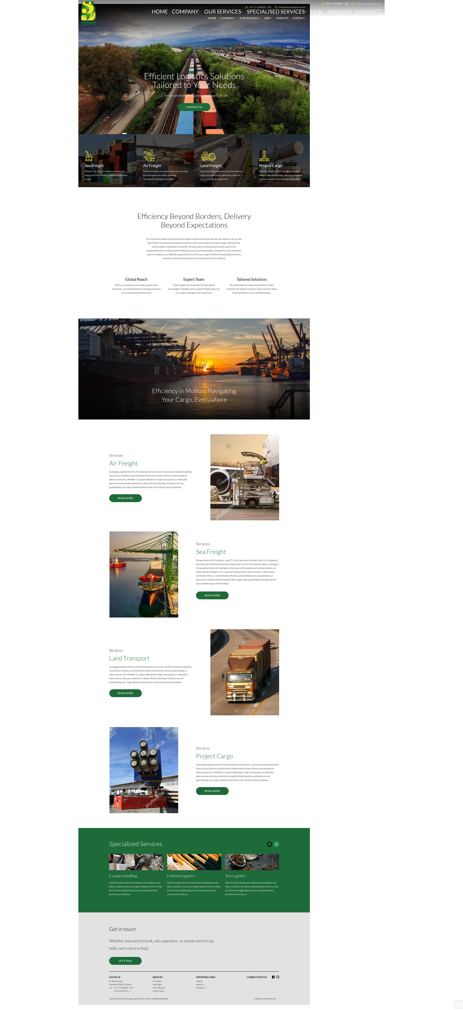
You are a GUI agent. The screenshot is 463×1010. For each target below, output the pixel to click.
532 (347, 3)
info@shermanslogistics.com (368, 3)
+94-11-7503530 (333, 3)
